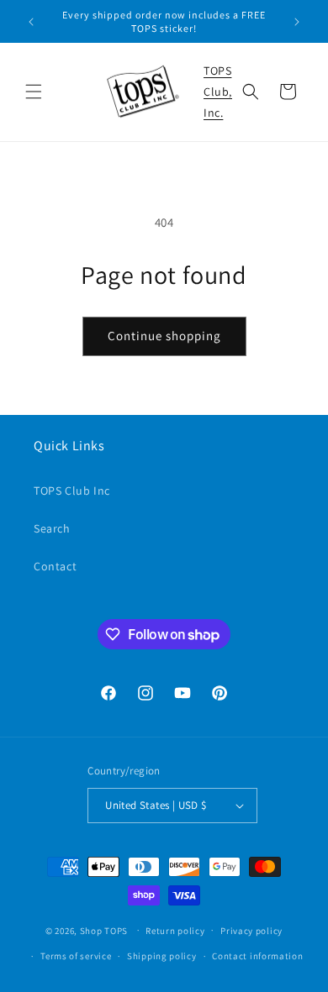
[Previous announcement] (31, 21)
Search (52, 528)
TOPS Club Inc (72, 490)
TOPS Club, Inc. (218, 91)
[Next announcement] (296, 21)
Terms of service (75, 956)
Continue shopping (164, 336)
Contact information (257, 956)
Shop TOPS (104, 930)
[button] (33, 91)
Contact (55, 566)
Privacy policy (251, 931)
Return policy (174, 931)
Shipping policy (162, 956)
